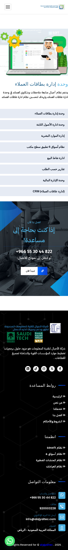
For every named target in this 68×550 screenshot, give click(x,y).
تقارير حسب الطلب (53, 169)
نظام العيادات (54, 466)
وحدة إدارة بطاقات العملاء (50, 113)
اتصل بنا (58, 415)
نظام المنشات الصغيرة (49, 460)
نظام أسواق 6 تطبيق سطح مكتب (46, 146)
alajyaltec (46, 545)
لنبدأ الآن (30, 271)
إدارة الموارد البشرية (53, 135)
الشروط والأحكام (53, 421)
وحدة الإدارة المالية (54, 180)
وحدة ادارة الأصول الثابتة (50, 124)
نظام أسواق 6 (54, 454)
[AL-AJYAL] (52, 7)
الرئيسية (57, 396)
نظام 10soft (55, 448)
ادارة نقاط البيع (56, 157)
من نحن (58, 403)
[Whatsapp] (9, 541)
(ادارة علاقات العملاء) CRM (49, 191)
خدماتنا (58, 409)
